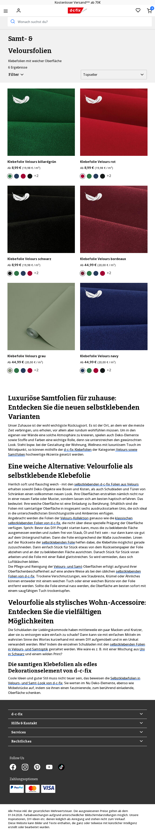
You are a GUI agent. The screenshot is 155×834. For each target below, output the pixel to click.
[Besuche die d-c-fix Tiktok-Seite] (61, 767)
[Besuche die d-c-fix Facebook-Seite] (16, 767)
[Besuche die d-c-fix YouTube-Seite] (52, 767)
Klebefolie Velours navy (99, 356)
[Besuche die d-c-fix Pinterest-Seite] (40, 767)
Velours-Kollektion (74, 518)
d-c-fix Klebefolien (78, 449)
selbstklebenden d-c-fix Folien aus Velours (106, 484)
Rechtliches (21, 741)
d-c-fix (17, 714)
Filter (14, 74)
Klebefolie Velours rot (98, 162)
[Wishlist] (138, 10)
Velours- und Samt (68, 566)
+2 (36, 175)
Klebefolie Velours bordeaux (103, 259)
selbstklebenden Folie (58, 542)
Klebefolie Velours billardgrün (31, 162)
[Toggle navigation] (5, 11)
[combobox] (80, 21)
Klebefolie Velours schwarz (29, 259)
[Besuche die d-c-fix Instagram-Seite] (28, 767)
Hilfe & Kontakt (24, 723)
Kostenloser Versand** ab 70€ (77, 2)
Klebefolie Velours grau (26, 356)
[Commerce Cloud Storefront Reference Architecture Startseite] (77, 10)
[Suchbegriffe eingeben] (12, 21)
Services (18, 732)
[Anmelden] (18, 10)
